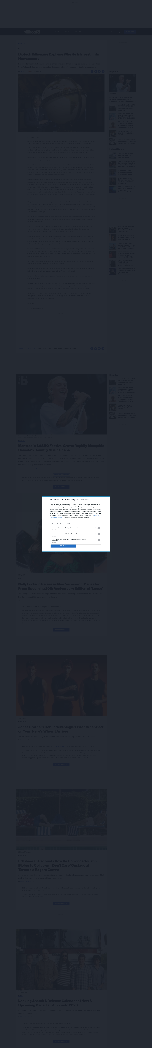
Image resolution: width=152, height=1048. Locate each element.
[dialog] (76, 524)
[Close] (106, 500)
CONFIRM (63, 546)
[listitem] (76, 524)
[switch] (98, 528)
